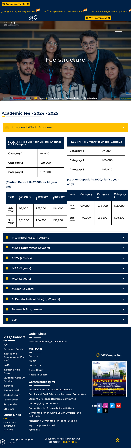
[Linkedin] (99, 410)
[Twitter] (112, 405)
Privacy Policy (69, 441)
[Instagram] (105, 405)
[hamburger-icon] (118, 28)
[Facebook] (99, 405)
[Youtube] (118, 405)
